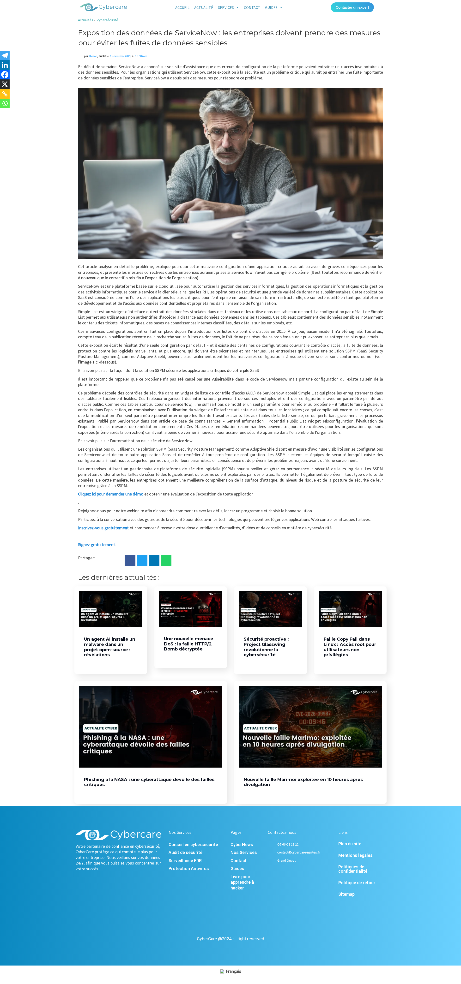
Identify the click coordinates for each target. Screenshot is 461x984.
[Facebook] (5, 74)
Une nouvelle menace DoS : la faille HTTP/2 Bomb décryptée (188, 644)
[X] (5, 84)
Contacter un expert (352, 7)
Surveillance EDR (185, 860)
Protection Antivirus (189, 868)
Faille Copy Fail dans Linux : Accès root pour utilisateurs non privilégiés (350, 647)
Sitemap (346, 894)
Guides (271, 7)
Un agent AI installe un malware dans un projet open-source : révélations (109, 647)
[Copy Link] (5, 94)
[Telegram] (5, 55)
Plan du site (349, 843)
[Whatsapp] (5, 103)
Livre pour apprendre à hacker (242, 882)
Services (226, 7)
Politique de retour (356, 882)
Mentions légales (355, 855)
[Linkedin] (5, 65)
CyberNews (241, 844)
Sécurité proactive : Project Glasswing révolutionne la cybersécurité (266, 647)
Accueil (182, 7)
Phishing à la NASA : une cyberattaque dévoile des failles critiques (149, 782)
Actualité (203, 7)
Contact (252, 7)
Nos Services (243, 852)
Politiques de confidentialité (352, 869)
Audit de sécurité (185, 852)
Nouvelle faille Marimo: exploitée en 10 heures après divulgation (303, 782)
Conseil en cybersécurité (193, 844)
